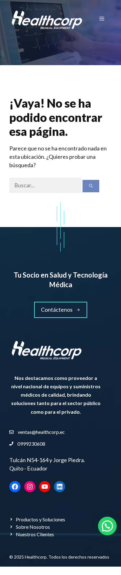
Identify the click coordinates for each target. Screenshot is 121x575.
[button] (107, 526)
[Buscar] (91, 186)
